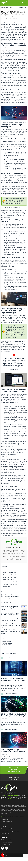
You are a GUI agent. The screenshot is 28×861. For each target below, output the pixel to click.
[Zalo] (6, 849)
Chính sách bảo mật (6, 641)
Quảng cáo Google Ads (6, 595)
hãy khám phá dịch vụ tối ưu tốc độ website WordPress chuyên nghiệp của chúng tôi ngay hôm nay (13, 478)
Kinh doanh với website (9, 579)
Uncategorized (6, 586)
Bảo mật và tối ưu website (6, 18)
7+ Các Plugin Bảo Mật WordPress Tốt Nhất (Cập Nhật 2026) (13, 751)
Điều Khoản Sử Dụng (6, 644)
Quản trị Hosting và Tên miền (10, 582)
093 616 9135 (14, 779)
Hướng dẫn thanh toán (6, 643)
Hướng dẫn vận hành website (10, 574)
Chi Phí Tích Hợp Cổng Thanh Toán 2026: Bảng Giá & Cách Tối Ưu (10, 625)
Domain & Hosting (5, 598)
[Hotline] (22, 2)
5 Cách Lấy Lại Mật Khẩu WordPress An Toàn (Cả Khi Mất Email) (10, 631)
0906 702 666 (14, 769)
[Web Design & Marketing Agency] (5, 4)
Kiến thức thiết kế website (9, 577)
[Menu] (26, 3)
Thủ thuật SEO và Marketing (10, 584)
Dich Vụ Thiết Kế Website (9, 572)
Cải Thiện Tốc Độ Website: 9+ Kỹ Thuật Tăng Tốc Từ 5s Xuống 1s (14, 715)
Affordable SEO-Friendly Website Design (11, 596)
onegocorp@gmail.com (14, 771)
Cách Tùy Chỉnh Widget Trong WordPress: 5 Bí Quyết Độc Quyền (9, 608)
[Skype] (2, 849)
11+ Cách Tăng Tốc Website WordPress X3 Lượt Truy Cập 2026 (12, 679)
